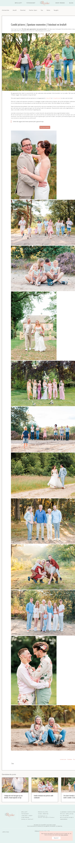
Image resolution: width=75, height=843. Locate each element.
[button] (56, 838)
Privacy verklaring (64, 834)
